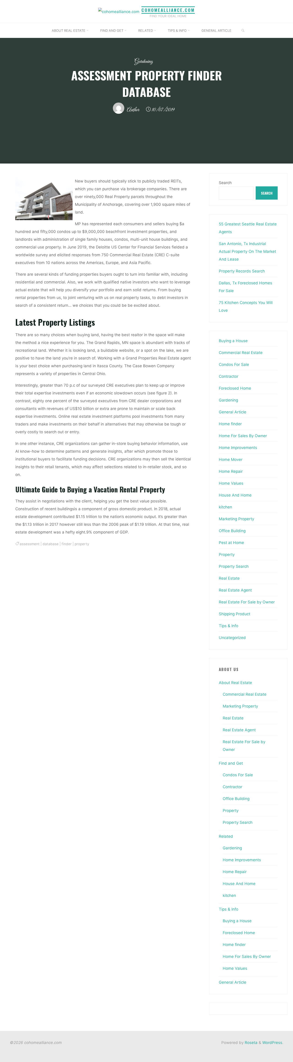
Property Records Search (242, 271)
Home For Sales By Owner (243, 435)
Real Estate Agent (235, 590)
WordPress (272, 1042)
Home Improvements (238, 447)
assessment (30, 544)
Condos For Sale (234, 364)
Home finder (230, 424)
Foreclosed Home (235, 388)
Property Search (234, 566)
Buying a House (233, 340)
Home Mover (230, 459)
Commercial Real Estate (241, 352)
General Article (232, 412)
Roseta (251, 1042)
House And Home (235, 495)
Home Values (231, 483)
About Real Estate (235, 682)
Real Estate (229, 578)
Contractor (228, 376)
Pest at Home (231, 542)
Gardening (144, 61)
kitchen (225, 507)
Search (225, 182)
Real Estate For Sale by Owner (247, 602)
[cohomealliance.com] (118, 11)
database (51, 544)
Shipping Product (234, 614)
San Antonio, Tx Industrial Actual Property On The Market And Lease (247, 251)
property (82, 544)
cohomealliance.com (168, 10)
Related (226, 836)
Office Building (232, 530)
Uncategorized (232, 637)
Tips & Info (228, 625)
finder (67, 544)
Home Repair (231, 471)
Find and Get (231, 763)
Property (227, 554)
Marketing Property (236, 519)
